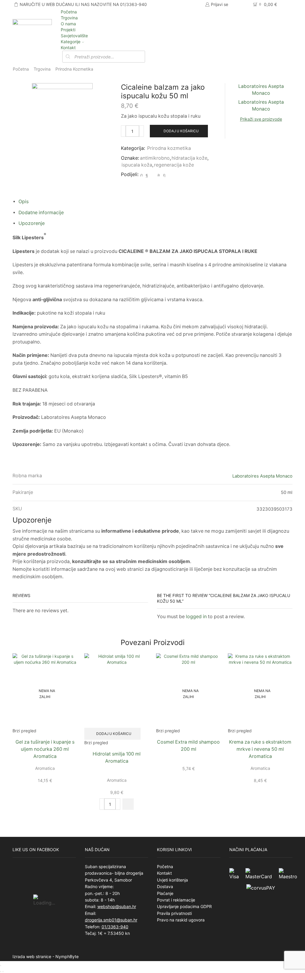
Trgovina (69, 17)
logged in (196, 616)
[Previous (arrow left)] (0, 971)
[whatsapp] (158, 174)
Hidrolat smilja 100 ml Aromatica (117, 757)
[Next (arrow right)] (3, 971)
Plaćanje (165, 893)
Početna (69, 11)
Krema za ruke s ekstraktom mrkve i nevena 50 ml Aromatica (260, 749)
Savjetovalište (74, 35)
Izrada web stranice (32, 956)
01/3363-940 (115, 926)
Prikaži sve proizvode (261, 119)
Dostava (165, 886)
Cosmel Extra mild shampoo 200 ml (188, 745)
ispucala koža (137, 165)
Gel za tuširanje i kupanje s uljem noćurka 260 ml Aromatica (44, 749)
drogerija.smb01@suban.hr (111, 919)
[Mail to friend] (153, 174)
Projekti (68, 29)
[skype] (163, 174)
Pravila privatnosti (174, 913)
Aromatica (45, 768)
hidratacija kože (189, 158)
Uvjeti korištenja (172, 879)
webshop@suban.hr (116, 906)
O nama (68, 23)
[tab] (23, 201)
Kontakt (68, 47)
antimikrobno (155, 158)
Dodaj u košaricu (181, 131)
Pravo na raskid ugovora (181, 919)
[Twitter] (141, 174)
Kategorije (70, 41)
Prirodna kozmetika (74, 69)
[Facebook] (147, 174)
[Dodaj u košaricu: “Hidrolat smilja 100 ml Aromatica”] (128, 804)
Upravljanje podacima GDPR (184, 906)
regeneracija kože (174, 165)
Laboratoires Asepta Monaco (262, 476)
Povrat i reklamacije (176, 899)
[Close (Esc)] (0, 965)
